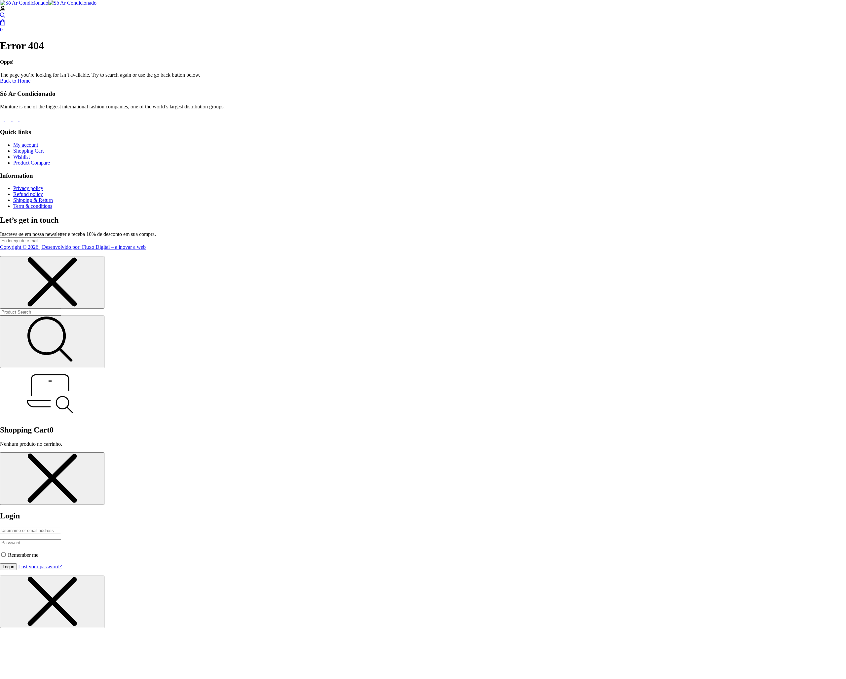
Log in (8, 566)
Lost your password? (40, 566)
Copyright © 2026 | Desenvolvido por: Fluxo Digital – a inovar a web (73, 247)
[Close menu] (52, 282)
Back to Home (15, 81)
